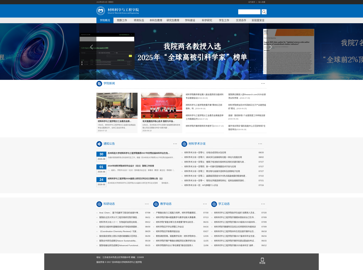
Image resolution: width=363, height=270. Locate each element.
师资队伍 (139, 20)
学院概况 (105, 20)
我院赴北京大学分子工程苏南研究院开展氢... (119, 217)
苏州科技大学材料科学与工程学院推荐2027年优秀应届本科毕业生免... (139, 153)
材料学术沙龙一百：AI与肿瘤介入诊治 (201, 185)
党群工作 (122, 20)
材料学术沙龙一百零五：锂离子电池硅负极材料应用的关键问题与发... (215, 162)
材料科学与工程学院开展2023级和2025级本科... (235, 222)
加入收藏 (261, 2)
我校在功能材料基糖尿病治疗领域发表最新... (119, 227)
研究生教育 (173, 20)
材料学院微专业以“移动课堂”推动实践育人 (174, 245)
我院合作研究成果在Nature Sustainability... (118, 241)
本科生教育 (156, 20)
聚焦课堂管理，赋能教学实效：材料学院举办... (176, 236)
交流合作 (241, 20)
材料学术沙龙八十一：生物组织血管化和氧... (119, 222)
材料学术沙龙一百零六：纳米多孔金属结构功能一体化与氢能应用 (213, 157)
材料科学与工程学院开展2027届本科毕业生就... (235, 236)
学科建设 (190, 20)
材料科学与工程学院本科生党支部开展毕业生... (235, 231)
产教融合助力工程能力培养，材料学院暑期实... (176, 213)
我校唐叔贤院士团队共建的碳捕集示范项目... (119, 236)
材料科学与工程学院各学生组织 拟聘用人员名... (235, 213)
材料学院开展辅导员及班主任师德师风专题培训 (235, 227)
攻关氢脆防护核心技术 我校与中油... (159, 121)
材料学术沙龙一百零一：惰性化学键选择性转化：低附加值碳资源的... (215, 180)
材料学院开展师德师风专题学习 (200, 126)
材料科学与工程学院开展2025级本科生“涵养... (234, 245)
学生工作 (224, 20)
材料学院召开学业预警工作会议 (170, 227)
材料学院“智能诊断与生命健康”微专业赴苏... (175, 222)
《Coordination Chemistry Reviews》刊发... (118, 231)
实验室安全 (258, 20)
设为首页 (251, 2)
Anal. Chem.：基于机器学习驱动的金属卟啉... (119, 213)
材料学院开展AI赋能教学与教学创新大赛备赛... (176, 217)
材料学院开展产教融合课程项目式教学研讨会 (176, 241)
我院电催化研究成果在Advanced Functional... (119, 245)
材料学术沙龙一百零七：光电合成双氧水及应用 (205, 152)
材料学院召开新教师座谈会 (168, 231)
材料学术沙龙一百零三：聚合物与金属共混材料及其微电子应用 (212, 171)
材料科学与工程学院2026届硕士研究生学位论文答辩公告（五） (136, 178)
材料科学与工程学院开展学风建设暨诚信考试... (235, 241)
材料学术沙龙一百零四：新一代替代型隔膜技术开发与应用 (210, 166)
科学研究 (207, 20)
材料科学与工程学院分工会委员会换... (114, 121)
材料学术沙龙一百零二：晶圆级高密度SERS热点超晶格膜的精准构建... (215, 176)
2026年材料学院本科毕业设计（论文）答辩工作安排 (131, 166)
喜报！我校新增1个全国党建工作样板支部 (246, 115)
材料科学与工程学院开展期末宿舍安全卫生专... (235, 217)
